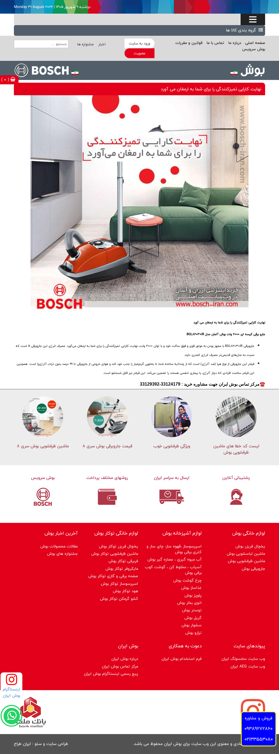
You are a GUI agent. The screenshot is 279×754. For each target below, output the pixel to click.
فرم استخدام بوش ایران (182, 658)
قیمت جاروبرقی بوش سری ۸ (107, 446)
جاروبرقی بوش (253, 568)
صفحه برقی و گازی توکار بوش (113, 576)
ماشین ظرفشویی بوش (246, 561)
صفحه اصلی (254, 42)
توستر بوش (192, 610)
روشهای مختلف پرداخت (107, 477)
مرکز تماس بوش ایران (120, 666)
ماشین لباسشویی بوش (246, 553)
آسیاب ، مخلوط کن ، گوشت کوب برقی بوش (173, 570)
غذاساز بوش (191, 587)
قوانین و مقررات (188, 42)
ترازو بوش (193, 632)
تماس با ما (214, 42)
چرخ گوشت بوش (187, 580)
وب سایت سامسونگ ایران (243, 658)
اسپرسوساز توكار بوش (119, 583)
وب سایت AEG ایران (248, 666)
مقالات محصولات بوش (59, 546)
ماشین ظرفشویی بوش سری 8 (43, 446)
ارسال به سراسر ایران (171, 477)
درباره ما (234, 42)
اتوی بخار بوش (189, 602)
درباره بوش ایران (124, 658)
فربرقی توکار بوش (123, 561)
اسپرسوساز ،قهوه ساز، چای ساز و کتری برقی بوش (174, 549)
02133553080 (258, 739)
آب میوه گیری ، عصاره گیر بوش (174, 559)
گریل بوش (193, 617)
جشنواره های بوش (62, 553)
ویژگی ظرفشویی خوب (171, 446)
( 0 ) (5, 79)
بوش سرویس (253, 49)
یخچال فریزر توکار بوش (118, 546)
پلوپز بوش (193, 595)
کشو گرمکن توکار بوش (119, 598)
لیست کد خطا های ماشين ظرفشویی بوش (236, 449)
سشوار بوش (191, 625)
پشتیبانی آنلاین (236, 477)
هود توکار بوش (125, 591)
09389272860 (258, 728)
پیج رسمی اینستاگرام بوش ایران (111, 673)
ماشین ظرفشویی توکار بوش (114, 553)
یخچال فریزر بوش (250, 546)
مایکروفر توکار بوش (121, 568)
